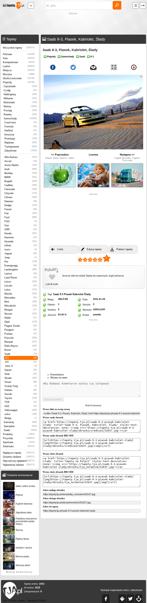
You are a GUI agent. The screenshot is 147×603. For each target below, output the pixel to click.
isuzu (20, 249)
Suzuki (20, 394)
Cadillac (20, 185)
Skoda (20, 378)
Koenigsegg (20, 265)
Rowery (20, 114)
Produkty (19, 434)
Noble (20, 317)
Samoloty (20, 422)
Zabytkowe (20, 150)
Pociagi (20, 110)
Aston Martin (20, 165)
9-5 (21, 361)
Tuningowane (20, 146)
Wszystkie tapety (19, 47)
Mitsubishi (20, 305)
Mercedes (20, 297)
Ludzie (19, 66)
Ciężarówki (20, 86)
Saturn (20, 370)
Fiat (20, 213)
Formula (20, 126)
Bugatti (20, 181)
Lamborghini (20, 269)
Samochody (20, 118)
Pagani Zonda (20, 325)
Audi (20, 169)
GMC (20, 229)
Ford (20, 217)
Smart (20, 382)
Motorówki (20, 102)
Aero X (21, 366)
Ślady (87, 294)
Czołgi (20, 90)
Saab (20, 353)
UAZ (20, 406)
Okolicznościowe (19, 78)
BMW (20, 177)
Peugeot (20, 329)
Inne (19, 58)
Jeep (20, 257)
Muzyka (19, 74)
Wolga (20, 418)
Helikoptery (20, 94)
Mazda (20, 293)
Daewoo (20, 201)
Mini (20, 301)
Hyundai (20, 241)
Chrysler (20, 193)
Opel (20, 321)
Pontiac (20, 333)
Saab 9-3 (58, 294)
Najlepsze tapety (19, 452)
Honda (20, 233)
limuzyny (20, 134)
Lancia (20, 273)
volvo (20, 414)
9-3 (21, 357)
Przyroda (19, 438)
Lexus (20, 281)
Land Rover (20, 277)
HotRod (20, 130)
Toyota (20, 398)
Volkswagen (20, 410)
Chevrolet (20, 189)
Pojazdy (19, 82)
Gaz (20, 225)
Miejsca (19, 70)
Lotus (20, 289)
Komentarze (57, 374)
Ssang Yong (20, 386)
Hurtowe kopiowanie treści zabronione (121, 590)
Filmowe (19, 54)
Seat (20, 374)
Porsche (20, 337)
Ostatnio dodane (19, 456)
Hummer (20, 237)
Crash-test (20, 122)
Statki (20, 430)
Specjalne (20, 426)
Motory (20, 106)
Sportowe (19, 442)
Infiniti (20, 245)
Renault (20, 341)
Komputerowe (19, 62)
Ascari (20, 161)
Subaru (20, 390)
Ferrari (20, 209)
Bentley (20, 173)
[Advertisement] (73, 24)
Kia (20, 261)
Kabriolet (78, 294)
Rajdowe (20, 142)
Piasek (68, 294)
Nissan (20, 313)
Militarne (20, 98)
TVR (20, 402)
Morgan (20, 309)
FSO (20, 221)
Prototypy (20, 138)
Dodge (20, 205)
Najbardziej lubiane (19, 464)
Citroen (20, 197)
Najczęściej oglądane (19, 460)
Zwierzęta (19, 446)
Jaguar (20, 253)
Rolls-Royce (20, 345)
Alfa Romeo (20, 157)
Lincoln (20, 285)
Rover (20, 349)
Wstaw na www (58, 377)
